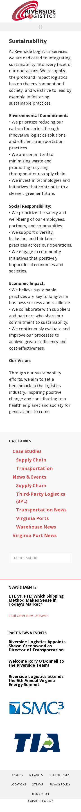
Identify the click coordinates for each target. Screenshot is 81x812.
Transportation (34, 468)
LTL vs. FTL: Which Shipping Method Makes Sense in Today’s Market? (36, 600)
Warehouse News (36, 527)
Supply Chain (31, 460)
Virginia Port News (35, 535)
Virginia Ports (32, 518)
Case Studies (27, 451)
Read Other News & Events (28, 616)
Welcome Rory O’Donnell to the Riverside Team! (36, 663)
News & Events (29, 477)
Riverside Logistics (40, 11)
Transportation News (41, 510)
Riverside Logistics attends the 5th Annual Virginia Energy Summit (36, 680)
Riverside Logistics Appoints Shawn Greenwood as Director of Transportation (37, 645)
